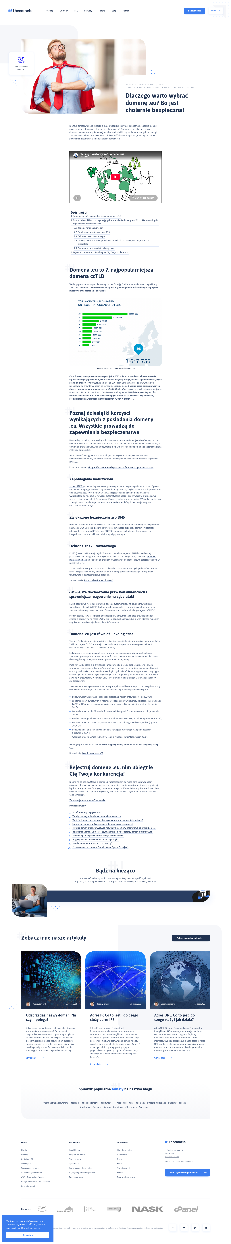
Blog (114, 10)
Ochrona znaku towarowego (91, 236)
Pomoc (126, 10)
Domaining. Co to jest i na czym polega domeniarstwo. (98, 835)
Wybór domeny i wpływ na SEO (87, 812)
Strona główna (147, 85)
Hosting (49, 10)
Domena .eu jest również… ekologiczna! (96, 248)
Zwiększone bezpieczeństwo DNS (94, 232)
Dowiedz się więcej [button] (30, 1228)
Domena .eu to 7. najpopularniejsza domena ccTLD (97, 216)
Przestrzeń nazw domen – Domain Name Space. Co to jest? (100, 847)
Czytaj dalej (31, 1058)
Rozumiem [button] (28, 1235)
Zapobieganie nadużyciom (90, 228)
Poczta (102, 10)
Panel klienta (194, 10)
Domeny (64, 10)
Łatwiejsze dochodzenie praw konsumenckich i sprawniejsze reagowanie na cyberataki (114, 242)
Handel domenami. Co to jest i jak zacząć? (92, 843)
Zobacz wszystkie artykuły (189, 938)
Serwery (88, 10)
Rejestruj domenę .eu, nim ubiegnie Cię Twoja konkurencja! (101, 252)
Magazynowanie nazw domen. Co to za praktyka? (95, 839)
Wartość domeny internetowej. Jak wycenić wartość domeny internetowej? (107, 820)
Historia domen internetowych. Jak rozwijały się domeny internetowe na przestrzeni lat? (114, 828)
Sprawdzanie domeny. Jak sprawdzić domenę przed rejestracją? (102, 824)
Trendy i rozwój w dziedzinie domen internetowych (96, 816)
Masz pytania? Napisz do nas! (184, 1172)
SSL (76, 10)
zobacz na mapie (172, 1157)
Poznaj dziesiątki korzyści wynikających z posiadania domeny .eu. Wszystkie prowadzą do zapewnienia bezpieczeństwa (115, 222)
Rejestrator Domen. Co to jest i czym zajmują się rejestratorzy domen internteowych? (112, 832)
